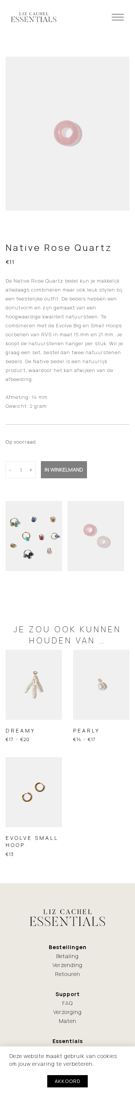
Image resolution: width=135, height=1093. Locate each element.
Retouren (67, 973)
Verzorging (67, 1011)
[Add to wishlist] (14, 719)
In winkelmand (64, 469)
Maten (67, 1020)
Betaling (67, 956)
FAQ (67, 1003)
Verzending (67, 964)
